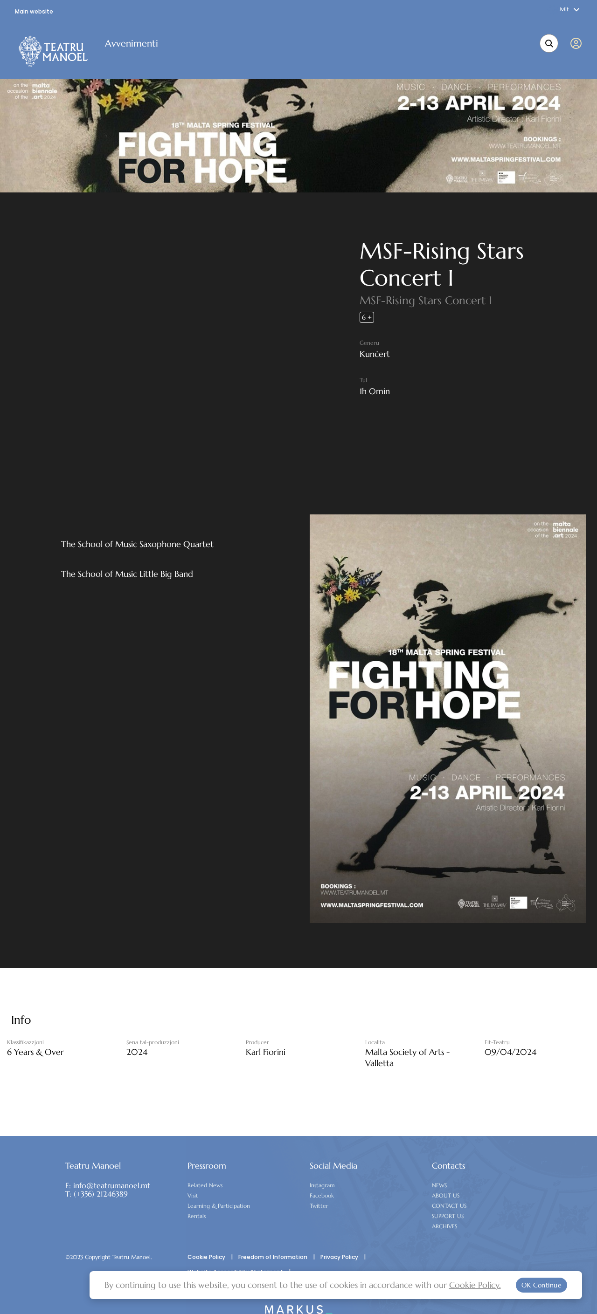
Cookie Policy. (475, 1285)
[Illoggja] (577, 43)
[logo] (53, 51)
